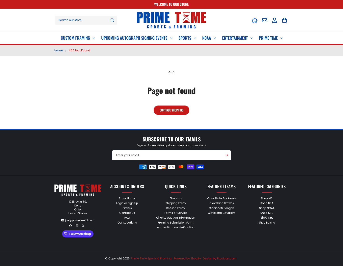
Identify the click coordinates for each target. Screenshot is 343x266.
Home (58, 50)
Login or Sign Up (127, 203)
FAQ (127, 218)
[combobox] (86, 20)
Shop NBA (266, 203)
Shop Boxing (266, 222)
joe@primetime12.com (79, 220)
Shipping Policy (176, 203)
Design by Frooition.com (219, 258)
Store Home (127, 198)
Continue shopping (171, 110)
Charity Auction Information (175, 218)
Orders (127, 208)
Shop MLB (266, 213)
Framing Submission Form (176, 222)
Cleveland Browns (221, 203)
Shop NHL (267, 218)
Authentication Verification (176, 227)
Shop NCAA (267, 208)
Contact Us (127, 213)
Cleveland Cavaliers (221, 213)
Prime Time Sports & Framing (151, 258)
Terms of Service (176, 213)
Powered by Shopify (187, 258)
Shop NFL (267, 198)
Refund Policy (175, 208)
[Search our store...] (112, 20)
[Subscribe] (226, 155)
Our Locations (127, 222)
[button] (284, 20)
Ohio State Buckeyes (221, 198)
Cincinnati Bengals (221, 208)
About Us (176, 198)
